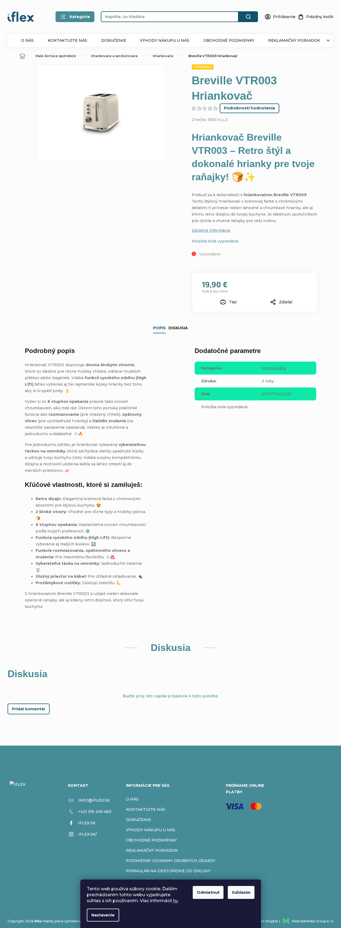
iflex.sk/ (87, 834)
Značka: (210, 119)
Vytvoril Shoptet (265, 921)
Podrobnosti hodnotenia (249, 108)
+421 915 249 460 (94, 811)
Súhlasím (241, 892)
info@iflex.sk (94, 800)
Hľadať (248, 16)
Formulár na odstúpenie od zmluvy (168, 870)
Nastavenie (103, 915)
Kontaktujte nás (67, 40)
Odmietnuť (208, 892)
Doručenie (113, 40)
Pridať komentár (28, 709)
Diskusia (178, 328)
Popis (159, 328)
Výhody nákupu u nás (164, 40)
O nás (27, 40)
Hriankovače (274, 368)
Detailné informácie (211, 230)
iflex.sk (86, 822)
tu (175, 900)
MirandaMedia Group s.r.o (312, 921)
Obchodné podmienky (228, 40)
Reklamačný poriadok (294, 40)
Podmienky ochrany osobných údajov (170, 860)
